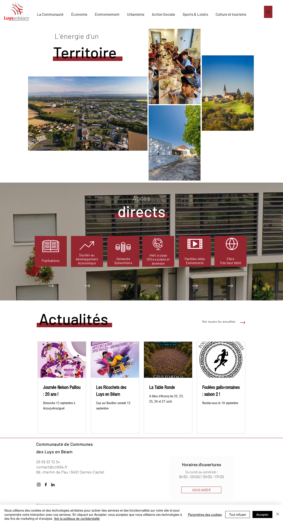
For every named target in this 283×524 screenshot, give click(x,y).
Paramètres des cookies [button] (205, 514)
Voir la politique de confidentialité (77, 518)
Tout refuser (237, 514)
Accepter (262, 514)
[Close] (277, 514)
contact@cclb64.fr (51, 466)
